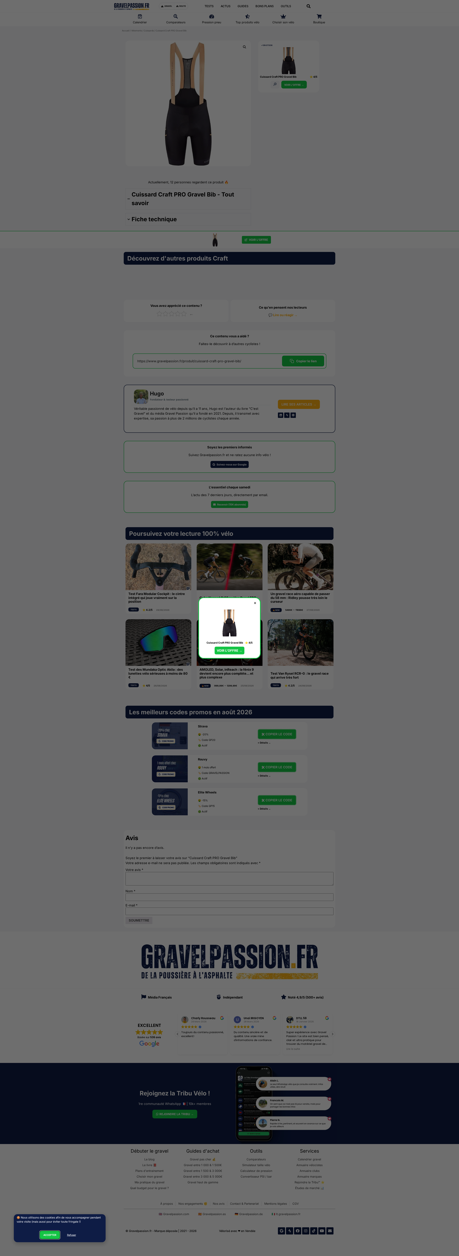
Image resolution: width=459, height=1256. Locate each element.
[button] (255, 603)
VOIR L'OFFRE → (229, 650)
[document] (229, 628)
